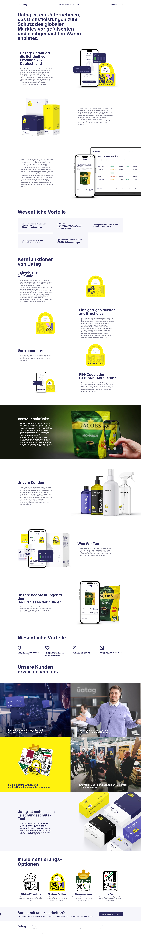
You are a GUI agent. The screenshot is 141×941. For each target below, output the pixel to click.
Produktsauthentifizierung (37, 932)
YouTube (102, 935)
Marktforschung (35, 928)
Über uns (61, 4)
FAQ (78, 4)
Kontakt (56, 932)
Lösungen (68, 4)
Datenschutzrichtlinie (82, 930)
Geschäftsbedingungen (83, 928)
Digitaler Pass (35, 935)
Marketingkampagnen (36, 930)
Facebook (102, 932)
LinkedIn (102, 930)
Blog (74, 4)
